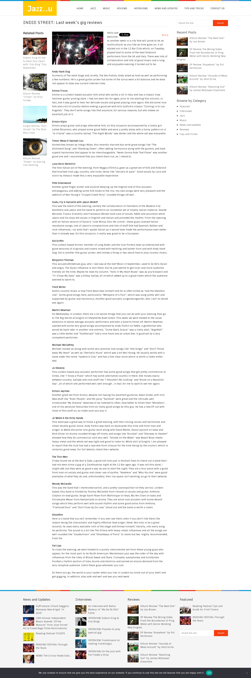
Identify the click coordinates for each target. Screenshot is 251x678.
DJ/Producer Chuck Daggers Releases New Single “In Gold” (52, 609)
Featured (185, 106)
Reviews (122, 8)
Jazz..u (39, 8)
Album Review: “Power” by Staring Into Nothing (34, 162)
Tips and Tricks (194, 8)
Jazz (93, 8)
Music (106, 8)
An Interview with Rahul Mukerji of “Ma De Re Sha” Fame (103, 609)
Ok (209, 672)
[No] (246, 673)
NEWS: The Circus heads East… (53, 655)
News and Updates (166, 8)
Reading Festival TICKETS (50, 633)
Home (79, 8)
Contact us (218, 8)
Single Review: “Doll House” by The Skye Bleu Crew (34, 129)
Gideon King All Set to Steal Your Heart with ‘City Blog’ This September (34, 62)
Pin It (165, 35)
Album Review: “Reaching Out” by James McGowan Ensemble (155, 658)
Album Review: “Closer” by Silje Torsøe (33, 97)
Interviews (141, 8)
